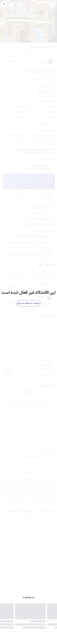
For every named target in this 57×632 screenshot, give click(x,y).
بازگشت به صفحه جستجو (28, 303)
